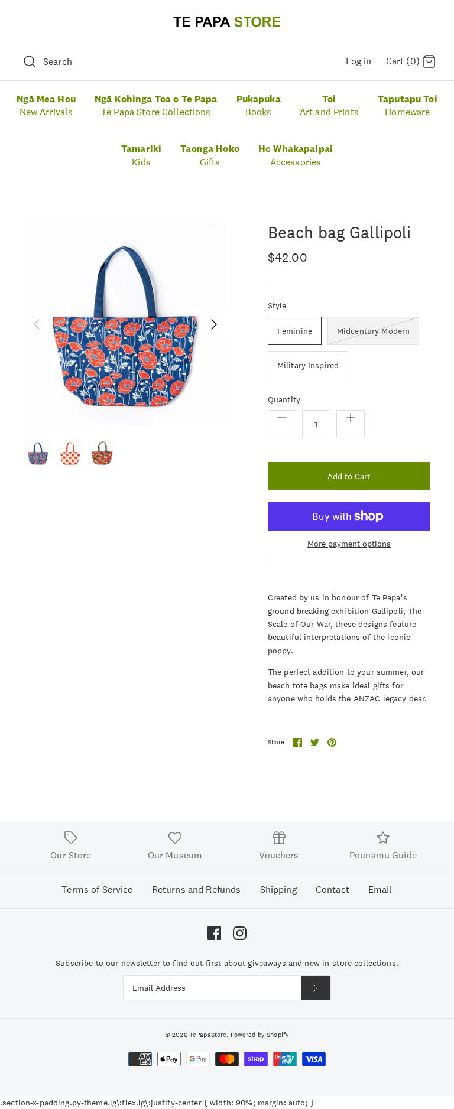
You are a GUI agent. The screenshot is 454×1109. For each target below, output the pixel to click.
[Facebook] (214, 933)
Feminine (294, 331)
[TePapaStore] (227, 21)
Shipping (278, 889)
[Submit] (315, 988)
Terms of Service (96, 889)
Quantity (284, 399)
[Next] (214, 324)
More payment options (349, 544)
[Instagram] (240, 933)
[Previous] (37, 324)
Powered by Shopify (260, 1034)
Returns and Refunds (196, 889)
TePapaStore (208, 1034)
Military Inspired (308, 365)
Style (277, 305)
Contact (332, 889)
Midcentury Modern (373, 331)
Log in (359, 61)
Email (380, 889)
